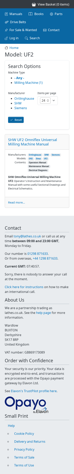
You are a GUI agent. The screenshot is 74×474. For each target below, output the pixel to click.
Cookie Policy (24, 433)
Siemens (56, 155)
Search (35, 38)
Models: (21, 158)
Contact (54, 30)
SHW (46, 155)
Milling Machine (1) (28, 82)
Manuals (15, 14)
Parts (59, 14)
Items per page (46, 93)
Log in (14, 38)
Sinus (38, 158)
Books (39, 14)
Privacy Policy (24, 449)
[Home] (6, 4)
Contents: (20, 162)
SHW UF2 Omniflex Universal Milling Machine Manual (32, 141)
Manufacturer (16, 93)
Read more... (16, 202)
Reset (18, 120)
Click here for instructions (24, 287)
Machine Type (16, 72)
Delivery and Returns (29, 441)
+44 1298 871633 (45, 258)
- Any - (19, 78)
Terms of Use (24, 465)
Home (14, 48)
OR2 (31, 158)
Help (11, 425)
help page (43, 313)
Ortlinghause (35, 155)
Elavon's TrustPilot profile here (34, 391)
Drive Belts (18, 22)
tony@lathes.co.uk (27, 236)
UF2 (46, 158)
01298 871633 (37, 253)
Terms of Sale (24, 457)
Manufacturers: (17, 154)
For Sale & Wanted (23, 30)
